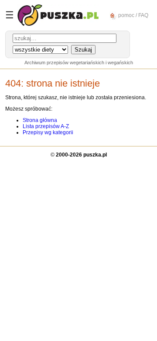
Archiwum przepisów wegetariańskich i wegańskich (78, 62)
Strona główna (40, 120)
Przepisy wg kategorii (48, 132)
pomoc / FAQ (132, 15)
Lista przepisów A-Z (46, 126)
